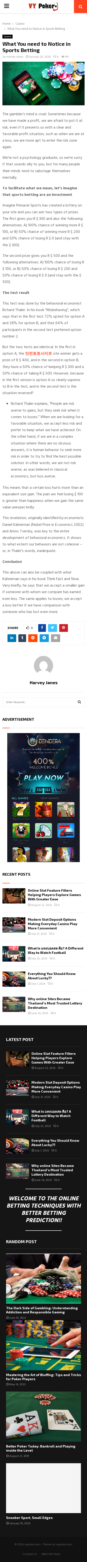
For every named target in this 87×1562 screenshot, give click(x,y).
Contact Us (30, 1554)
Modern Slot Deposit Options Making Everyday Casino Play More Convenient (52, 923)
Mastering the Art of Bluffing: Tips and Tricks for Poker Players (43, 1377)
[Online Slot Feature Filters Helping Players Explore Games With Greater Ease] (13, 896)
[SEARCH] (79, 702)
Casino (7, 36)
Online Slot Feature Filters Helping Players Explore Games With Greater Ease (54, 894)
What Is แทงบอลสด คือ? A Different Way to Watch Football (55, 950)
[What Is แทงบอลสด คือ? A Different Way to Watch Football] (13, 953)
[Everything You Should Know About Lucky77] (13, 979)
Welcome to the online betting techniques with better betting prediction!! (43, 1209)
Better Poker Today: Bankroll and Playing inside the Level (40, 1448)
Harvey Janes (15, 56)
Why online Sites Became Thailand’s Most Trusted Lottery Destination (55, 1003)
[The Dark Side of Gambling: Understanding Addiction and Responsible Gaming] (43, 1279)
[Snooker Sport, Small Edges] (43, 1488)
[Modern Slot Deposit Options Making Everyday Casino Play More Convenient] (13, 925)
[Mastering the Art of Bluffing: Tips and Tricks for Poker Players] (43, 1345)
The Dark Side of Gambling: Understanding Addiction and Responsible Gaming (42, 1310)
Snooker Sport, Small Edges (29, 1518)
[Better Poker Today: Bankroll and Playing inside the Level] (43, 1417)
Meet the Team (51, 1554)
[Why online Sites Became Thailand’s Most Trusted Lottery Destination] (13, 1004)
